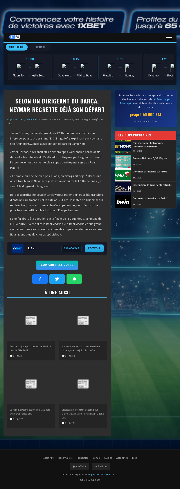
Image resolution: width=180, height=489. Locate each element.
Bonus (96, 458)
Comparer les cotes (57, 265)
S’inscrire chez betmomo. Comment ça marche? (148, 145)
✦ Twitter (101, 466)
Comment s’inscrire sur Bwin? (150, 198)
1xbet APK (48, 458)
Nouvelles (32, 119)
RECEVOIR (94, 248)
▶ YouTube (79, 466)
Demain (40, 47)
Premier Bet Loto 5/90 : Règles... (151, 158)
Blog (134, 458)
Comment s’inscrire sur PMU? (150, 172)
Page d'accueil (15, 119)
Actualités (122, 458)
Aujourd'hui (17, 47)
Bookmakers (65, 458)
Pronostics (82, 458)
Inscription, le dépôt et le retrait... (152, 185)
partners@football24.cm (104, 474)
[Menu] (169, 38)
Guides (108, 458)
